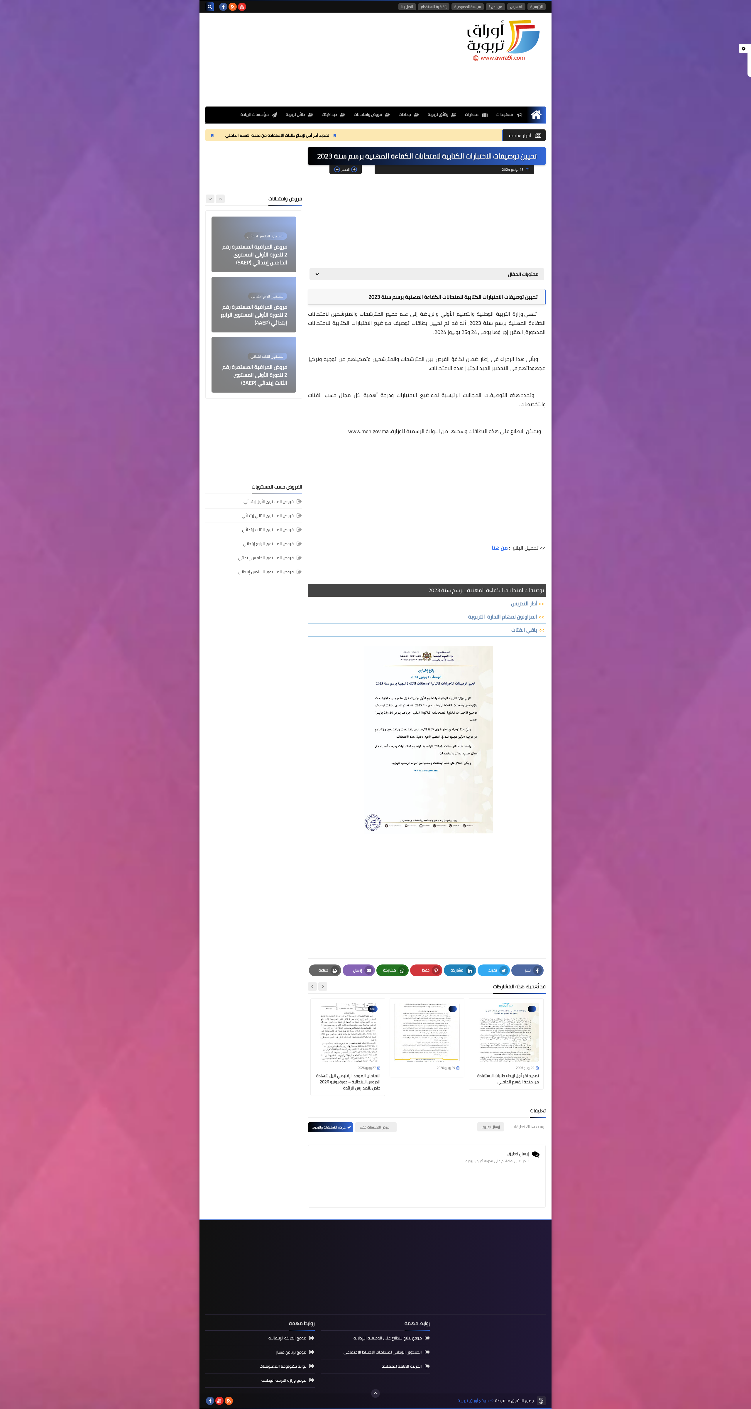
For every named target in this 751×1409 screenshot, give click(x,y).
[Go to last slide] (322, 986)
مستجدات (505, 114)
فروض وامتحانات (368, 114)
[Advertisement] (312, 59)
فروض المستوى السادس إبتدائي (266, 572)
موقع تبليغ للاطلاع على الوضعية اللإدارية (387, 1338)
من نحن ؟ (495, 6)
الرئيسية (536, 6)
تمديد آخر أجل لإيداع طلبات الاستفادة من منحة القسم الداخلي (358, 135)
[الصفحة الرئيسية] (536, 115)
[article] (254, 244)
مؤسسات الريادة (255, 114)
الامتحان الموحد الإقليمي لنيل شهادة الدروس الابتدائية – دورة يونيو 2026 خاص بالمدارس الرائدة (348, 1082)
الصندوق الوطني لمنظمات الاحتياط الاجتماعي (383, 1352)
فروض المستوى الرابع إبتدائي (268, 544)
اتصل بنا (407, 6)
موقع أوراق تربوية (473, 1401)
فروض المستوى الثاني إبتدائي (268, 515)
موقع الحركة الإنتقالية (287, 1338)
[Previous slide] (220, 199)
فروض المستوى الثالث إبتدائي (268, 529)
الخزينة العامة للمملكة (402, 1366)
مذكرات (472, 114)
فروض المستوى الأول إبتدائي (268, 502)
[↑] (375, 1393)
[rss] (233, 7)
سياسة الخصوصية (467, 6)
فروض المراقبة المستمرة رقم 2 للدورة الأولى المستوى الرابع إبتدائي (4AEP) (254, 254)
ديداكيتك (329, 114)
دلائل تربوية (295, 114)
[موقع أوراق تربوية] (503, 39)
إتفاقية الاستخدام (433, 6)
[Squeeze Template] (541, 1400)
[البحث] (209, 6)
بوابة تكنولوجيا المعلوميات (283, 1366)
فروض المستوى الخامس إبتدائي (266, 558)
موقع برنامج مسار (291, 1352)
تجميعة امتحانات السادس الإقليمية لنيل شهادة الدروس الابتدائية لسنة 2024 (254, 375)
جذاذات (405, 114)
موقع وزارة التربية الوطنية (283, 1380)
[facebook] (223, 7)
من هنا (500, 548)
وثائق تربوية (438, 114)
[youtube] (242, 7)
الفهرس (516, 6)
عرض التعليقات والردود (329, 1127)
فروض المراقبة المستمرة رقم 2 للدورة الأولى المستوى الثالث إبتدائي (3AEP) (254, 314)
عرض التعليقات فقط (374, 1127)
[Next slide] (312, 986)
